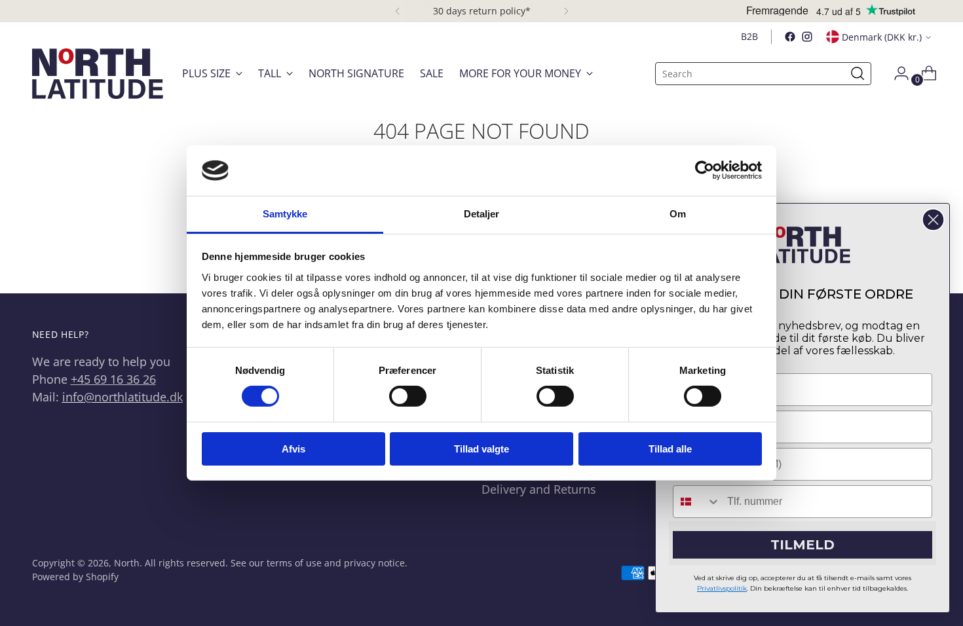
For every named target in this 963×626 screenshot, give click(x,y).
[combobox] (697, 501)
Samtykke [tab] (285, 213)
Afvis (293, 448)
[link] (802, 245)
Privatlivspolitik (722, 588)
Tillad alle (670, 448)
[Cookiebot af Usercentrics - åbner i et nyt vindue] (704, 170)
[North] (97, 73)
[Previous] (397, 11)
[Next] (566, 11)
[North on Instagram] (807, 37)
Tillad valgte (481, 448)
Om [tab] (678, 213)
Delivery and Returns (539, 489)
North (127, 563)
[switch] (407, 396)
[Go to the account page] (896, 73)
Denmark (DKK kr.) (882, 37)
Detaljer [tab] (482, 213)
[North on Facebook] (790, 37)
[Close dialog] (933, 219)
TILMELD (802, 545)
